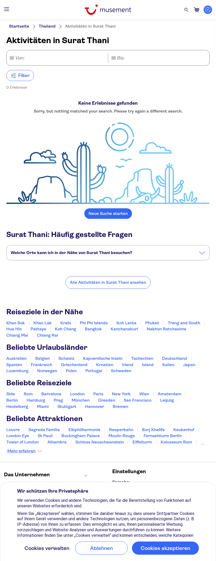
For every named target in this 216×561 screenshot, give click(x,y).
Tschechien (142, 358)
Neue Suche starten (108, 213)
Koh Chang (65, 328)
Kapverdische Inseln (102, 358)
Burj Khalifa (153, 429)
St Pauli (45, 435)
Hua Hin (14, 328)
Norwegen (47, 370)
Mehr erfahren (21, 451)
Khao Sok (15, 322)
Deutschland (174, 358)
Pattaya (38, 328)
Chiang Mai (17, 335)
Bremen (120, 406)
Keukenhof (183, 429)
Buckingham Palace (80, 435)
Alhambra (57, 441)
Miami (43, 406)
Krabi (65, 322)
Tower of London (22, 441)
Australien (16, 358)
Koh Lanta (126, 322)
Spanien (14, 364)
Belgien (42, 358)
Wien (144, 393)
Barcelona (51, 393)
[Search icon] (186, 10)
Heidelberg (17, 406)
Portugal (93, 370)
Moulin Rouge (122, 435)
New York (121, 393)
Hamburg (36, 400)
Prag (58, 400)
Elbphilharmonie (84, 429)
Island (148, 364)
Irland (127, 364)
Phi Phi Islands (94, 322)
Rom (28, 393)
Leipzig (167, 400)
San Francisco (137, 400)
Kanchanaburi (124, 328)
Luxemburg (17, 370)
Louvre (13, 429)
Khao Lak (42, 322)
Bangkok (93, 328)
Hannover (94, 406)
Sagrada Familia (44, 429)
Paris (98, 393)
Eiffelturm (142, 441)
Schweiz (66, 358)
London (77, 393)
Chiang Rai (47, 335)
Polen (71, 370)
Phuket (152, 322)
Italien (168, 364)
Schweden (121, 370)
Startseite (19, 26)
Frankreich (41, 364)
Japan (189, 364)
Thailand (47, 26)
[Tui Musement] (108, 9)
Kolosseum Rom (176, 441)
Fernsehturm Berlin (163, 435)
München (81, 400)
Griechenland (74, 364)
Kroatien (104, 364)
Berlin (12, 400)
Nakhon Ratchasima (166, 328)
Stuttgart (66, 406)
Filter (24, 75)
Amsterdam (169, 393)
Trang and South (184, 322)
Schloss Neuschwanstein (99, 441)
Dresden (106, 400)
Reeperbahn (121, 429)
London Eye (17, 435)
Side (10, 393)
